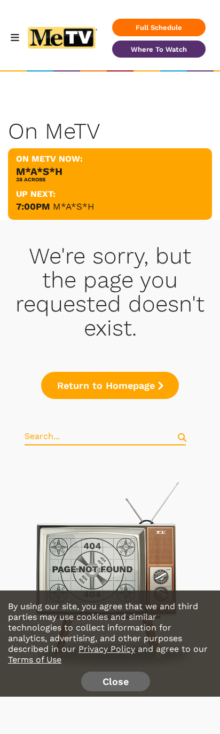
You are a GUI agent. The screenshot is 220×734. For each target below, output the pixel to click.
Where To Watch (159, 49)
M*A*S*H (73, 206)
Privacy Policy (106, 649)
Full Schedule (159, 27)
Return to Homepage (106, 385)
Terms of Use (34, 660)
